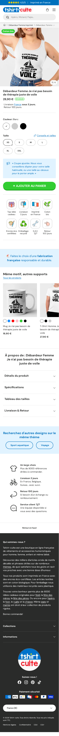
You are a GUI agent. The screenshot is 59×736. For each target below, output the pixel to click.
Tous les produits (12, 277)
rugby (16, 601)
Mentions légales (9, 725)
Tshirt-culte (14, 718)
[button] (47, 9)
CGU (35, 725)
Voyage (45, 445)
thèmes (7, 566)
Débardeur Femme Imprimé (21, 25)
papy (43, 601)
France (17, 104)
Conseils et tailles (46, 135)
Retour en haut (29, 528)
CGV (42, 725)
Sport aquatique (20, 445)
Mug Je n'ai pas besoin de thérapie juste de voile (16, 328)
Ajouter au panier (31, 186)
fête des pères (21, 598)
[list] (29, 57)
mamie (6, 605)
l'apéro (51, 598)
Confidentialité (25, 725)
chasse (29, 601)
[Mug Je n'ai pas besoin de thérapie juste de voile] (20, 300)
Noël (37, 595)
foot (7, 601)
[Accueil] (4, 25)
